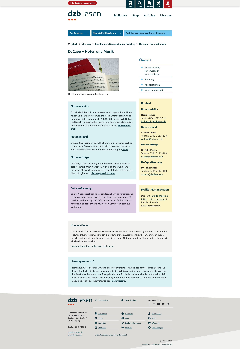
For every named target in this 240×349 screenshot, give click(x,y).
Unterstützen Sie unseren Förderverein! (111, 335)
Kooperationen (152, 84)
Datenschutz (156, 345)
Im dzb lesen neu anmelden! (83, 3)
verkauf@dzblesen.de (152, 139)
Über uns (165, 15)
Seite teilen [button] (103, 300)
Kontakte (129, 314)
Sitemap (128, 327)
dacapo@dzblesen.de (152, 156)
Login (168, 7)
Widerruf (155, 323)
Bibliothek (149, 7)
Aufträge (149, 15)
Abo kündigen (157, 327)
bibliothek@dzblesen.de (153, 121)
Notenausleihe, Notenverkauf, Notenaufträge (152, 71)
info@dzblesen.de (75, 332)
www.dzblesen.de (75, 335)
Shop (158, 7)
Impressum (146, 345)
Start (130, 7)
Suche (140, 7)
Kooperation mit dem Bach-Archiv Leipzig (92, 246)
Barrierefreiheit (167, 345)
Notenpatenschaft (153, 90)
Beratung (149, 79)
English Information (133, 323)
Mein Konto (156, 314)
